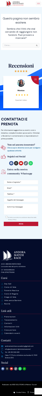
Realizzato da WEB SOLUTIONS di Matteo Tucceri (19, 385)
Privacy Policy (35, 392)
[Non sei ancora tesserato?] (3, 147)
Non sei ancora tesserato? (21, 144)
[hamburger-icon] (38, 3)
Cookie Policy (21, 392)
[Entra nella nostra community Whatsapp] (3, 171)
